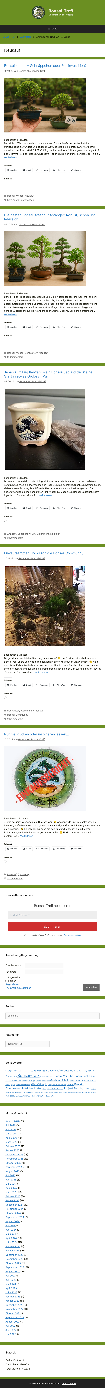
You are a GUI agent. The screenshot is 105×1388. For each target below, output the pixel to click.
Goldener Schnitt (59, 1080)
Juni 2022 (10, 1330)
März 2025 (11, 1192)
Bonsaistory (31, 352)
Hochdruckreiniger (76, 1081)
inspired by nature (90, 1081)
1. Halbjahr (9, 1071)
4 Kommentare (15, 878)
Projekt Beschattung (77, 1088)
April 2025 (11, 1188)
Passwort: (11, 971)
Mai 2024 (10, 1234)
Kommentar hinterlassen (20, 200)
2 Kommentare (15, 538)
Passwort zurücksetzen (18, 988)
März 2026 (11, 1142)
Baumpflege (39, 1070)
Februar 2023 (12, 1296)
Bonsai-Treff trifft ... (47, 1076)
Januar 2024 (12, 1250)
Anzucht (11, 533)
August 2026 (12, 1121)
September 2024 (14, 1217)
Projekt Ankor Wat (53, 1088)
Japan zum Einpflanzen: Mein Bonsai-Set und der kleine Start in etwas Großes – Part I (48, 374)
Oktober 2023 (13, 1263)
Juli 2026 (10, 1125)
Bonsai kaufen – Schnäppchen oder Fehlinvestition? (45, 66)
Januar (7, 1085)
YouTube (42, 1096)
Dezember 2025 (14, 1154)
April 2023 (11, 1288)
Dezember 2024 (14, 1204)
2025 (20, 1070)
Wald (25, 1096)
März (34, 1084)
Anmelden (91, 987)
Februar (24, 1081)
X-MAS (36, 1096)
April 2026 (11, 1138)
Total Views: (12, 1364)
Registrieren (12, 984)
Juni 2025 (10, 1179)
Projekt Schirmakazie (35, 1092)
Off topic (42, 1084)
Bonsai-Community (17, 714)
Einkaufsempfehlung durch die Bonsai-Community (43, 553)
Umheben (19, 1096)
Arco (31, 1071)
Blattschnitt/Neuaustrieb (59, 1070)
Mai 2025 (10, 1183)
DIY (33, 533)
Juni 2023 (10, 1280)
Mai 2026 (10, 1133)
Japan (13, 1085)
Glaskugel (31, 1081)
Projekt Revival (22, 1092)
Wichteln (30, 1096)
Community (27, 710)
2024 (15, 1071)
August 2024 (12, 1221)
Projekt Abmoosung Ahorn (61, 1084)
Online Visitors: (14, 1360)
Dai (94, 1076)
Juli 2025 (10, 1175)
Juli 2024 (10, 1225)
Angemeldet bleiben (14, 979)
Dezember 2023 (14, 1254)
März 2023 (11, 1292)
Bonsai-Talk (28, 1075)
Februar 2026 (12, 1146)
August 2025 (12, 1171)
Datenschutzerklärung (72, 935)
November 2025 (14, 1158)
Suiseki (93, 1092)
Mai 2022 (10, 1334)
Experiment (43, 533)
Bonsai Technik (83, 1076)
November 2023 (14, 1259)
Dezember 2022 (14, 1305)
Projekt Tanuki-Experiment (53, 1092)
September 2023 (14, 1267)
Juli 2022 (10, 1325)
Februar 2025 (12, 1196)
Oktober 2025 (13, 1163)
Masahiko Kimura (24, 1085)
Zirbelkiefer (50, 1096)
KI (17, 1084)
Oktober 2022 (13, 1313)
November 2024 (14, 1208)
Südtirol (12, 1096)
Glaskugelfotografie (43, 1081)
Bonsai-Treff (61, 10)
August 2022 (12, 1321)
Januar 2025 (12, 1200)
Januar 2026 (12, 1150)
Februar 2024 (12, 1246)
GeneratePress (69, 1383)
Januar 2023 (12, 1300)
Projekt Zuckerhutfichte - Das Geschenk (76, 1092)
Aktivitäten (25, 37)
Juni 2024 (10, 1229)
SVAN (7, 1096)
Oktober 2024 (13, 1213)
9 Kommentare (15, 357)
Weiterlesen (10, 157)
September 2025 (14, 1167)
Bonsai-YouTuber (64, 1076)
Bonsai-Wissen (15, 195)
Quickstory (23, 874)
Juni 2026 (10, 1129)
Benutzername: (13, 965)
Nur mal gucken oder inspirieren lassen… (36, 734)
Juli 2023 (10, 1275)
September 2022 (14, 1317)
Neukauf (29, 195)
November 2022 (14, 1309)
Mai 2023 (10, 1284)
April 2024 (11, 1238)
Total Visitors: (13, 1368)
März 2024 (11, 1242)
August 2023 (12, 1271)
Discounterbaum (13, 1080)
